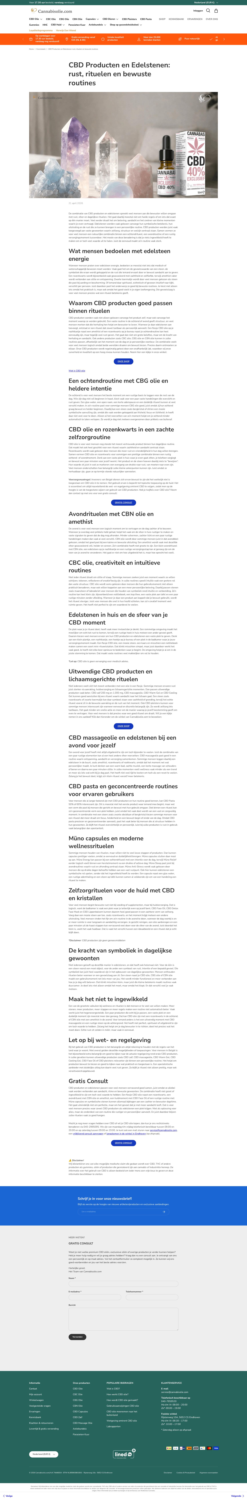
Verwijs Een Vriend (66, 30)
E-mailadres (74, 1291)
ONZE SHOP (124, 361)
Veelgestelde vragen (40, 1405)
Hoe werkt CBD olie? (117, 1394)
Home (31, 49)
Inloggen (198, 10)
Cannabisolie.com (42, 1473)
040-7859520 (169, 1401)
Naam (71, 1278)
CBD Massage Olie (82, 1423)
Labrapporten (113, 1426)
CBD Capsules (80, 1411)
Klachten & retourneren (41, 1423)
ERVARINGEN (194, 19)
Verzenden (77, 1337)
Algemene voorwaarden (209, 1473)
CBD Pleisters (129, 19)
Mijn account (35, 1394)
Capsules (91, 19)
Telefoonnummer (134, 1291)
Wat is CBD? (113, 1388)
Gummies (34, 24)
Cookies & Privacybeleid (186, 1473)
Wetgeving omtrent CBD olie (122, 1420)
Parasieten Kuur (76, 24)
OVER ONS (212, 19)
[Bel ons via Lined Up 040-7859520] (123, 1454)
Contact (33, 1388)
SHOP (162, 19)
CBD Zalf (77, 1417)
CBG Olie (64, 19)
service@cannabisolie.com (174, 1392)
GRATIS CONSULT (123, 502)
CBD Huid (56, 24)
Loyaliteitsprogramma (41, 30)
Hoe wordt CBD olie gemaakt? (122, 1400)
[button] (216, 11)
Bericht (72, 1305)
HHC (45, 24)
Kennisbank (40, 49)
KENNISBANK (176, 19)
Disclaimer (168, 1473)
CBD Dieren (109, 19)
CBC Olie (51, 19)
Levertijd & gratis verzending (44, 1428)
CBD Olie (34, 19)
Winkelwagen (36, 1400)
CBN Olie (77, 19)
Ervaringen (34, 1411)
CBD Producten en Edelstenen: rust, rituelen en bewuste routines (73, 49)
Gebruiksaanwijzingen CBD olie (123, 1405)
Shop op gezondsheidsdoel (124, 24)
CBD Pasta (146, 19)
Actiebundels (96, 24)
